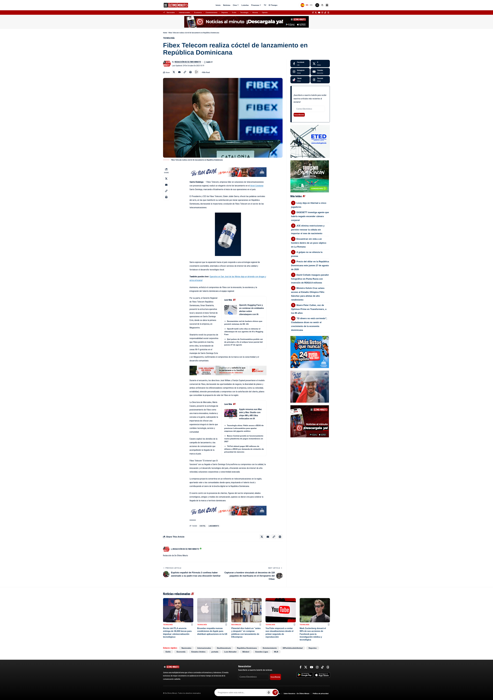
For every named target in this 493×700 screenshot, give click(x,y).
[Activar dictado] (268, 692)
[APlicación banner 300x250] (309, 421)
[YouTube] (319, 13)
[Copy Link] (184, 72)
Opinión (265, 12)
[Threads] (328, 13)
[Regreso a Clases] (309, 351)
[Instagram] (322, 13)
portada (214, 652)
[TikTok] (325, 13)
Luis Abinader (230, 652)
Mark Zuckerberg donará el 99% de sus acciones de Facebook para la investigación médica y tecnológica (313, 634)
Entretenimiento (211, 12)
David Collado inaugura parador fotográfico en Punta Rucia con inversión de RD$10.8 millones (310, 279)
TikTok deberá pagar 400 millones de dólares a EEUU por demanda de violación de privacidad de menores (244, 449)
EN (311, 5)
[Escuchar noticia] (196, 71)
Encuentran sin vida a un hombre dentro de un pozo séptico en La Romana (308, 243)
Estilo (234, 12)
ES (307, 5)
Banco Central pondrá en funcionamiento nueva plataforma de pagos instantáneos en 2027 (243, 438)
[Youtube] (320, 71)
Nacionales (171, 12)
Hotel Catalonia (256, 185)
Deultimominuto (224, 648)
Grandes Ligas (261, 652)
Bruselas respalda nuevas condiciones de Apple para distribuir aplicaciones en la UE (212, 631)
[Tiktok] (300, 79)
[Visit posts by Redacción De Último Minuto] (167, 64)
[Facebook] (313, 13)
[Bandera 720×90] (228, 172)
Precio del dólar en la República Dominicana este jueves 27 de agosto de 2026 (310, 265)
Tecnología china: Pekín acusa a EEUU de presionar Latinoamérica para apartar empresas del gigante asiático (244, 428)
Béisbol (246, 652)
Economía (198, 12)
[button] (322, 5)
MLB (276, 652)
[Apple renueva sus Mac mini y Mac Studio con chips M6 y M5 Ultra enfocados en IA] (230, 414)
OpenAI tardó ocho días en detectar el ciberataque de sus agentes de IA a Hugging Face (243, 331)
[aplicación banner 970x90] (246, 21)
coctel (203, 526)
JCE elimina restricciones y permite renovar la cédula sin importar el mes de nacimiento (308, 230)
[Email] (179, 72)
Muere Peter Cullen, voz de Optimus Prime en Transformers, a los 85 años (308, 309)
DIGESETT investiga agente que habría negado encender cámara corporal (310, 216)
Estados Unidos (198, 652)
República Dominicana (247, 648)
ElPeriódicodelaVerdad (293, 648)
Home (165, 33)
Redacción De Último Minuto (188, 62)
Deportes (224, 12)
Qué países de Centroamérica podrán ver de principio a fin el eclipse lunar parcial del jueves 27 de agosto (243, 342)
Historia (255, 12)
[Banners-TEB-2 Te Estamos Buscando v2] (228, 370)
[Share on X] (173, 72)
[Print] (190, 72)
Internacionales (184, 12)
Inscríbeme (299, 115)
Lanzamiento (214, 526)
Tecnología (244, 12)
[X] (315, 13)
